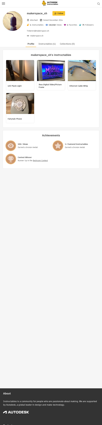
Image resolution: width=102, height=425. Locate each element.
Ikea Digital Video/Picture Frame (50, 86)
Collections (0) (67, 43)
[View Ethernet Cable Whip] (82, 71)
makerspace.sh (36, 35)
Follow (60, 13)
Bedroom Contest (40, 160)
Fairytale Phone (15, 119)
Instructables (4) (47, 43)
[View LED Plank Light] (20, 71)
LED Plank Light (15, 86)
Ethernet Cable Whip (78, 86)
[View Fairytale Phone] (20, 104)
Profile (30, 43)
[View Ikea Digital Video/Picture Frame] (51, 71)
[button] (3, 3)
